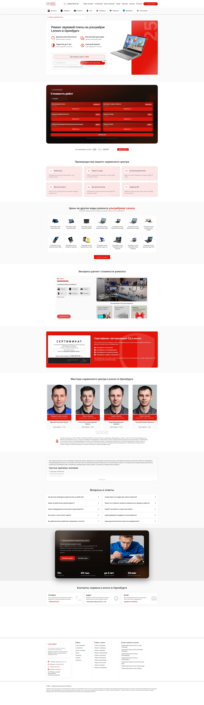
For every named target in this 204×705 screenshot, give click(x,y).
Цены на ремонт (109, 3)
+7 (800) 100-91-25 (72, 4)
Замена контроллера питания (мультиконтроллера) (67, 124)
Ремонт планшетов (100, 655)
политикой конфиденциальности (75, 66)
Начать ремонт (151, 3)
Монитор (115, 10)
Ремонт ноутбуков (100, 645)
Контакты (139, 3)
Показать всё (102, 134)
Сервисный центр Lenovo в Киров (131, 668)
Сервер (79, 10)
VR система (143, 10)
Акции (118, 3)
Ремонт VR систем (100, 662)
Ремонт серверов (100, 650)
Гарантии (125, 3)
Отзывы (132, 3)
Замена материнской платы (60, 114)
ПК (90, 10)
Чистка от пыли (108, 124)
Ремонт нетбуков (100, 665)
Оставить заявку (67, 558)
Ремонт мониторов (100, 657)
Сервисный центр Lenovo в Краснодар (132, 666)
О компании (99, 3)
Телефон (66, 10)
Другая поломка (123, 149)
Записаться (75, 108)
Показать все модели (102, 257)
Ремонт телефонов (100, 648)
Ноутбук (53, 10)
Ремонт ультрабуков (101, 667)
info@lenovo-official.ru (131, 601)
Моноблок (129, 10)
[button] (99, 432)
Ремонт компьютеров (101, 653)
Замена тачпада (108, 114)
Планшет (102, 10)
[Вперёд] (156, 10)
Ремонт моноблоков (100, 660)
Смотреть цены (82, 558)
